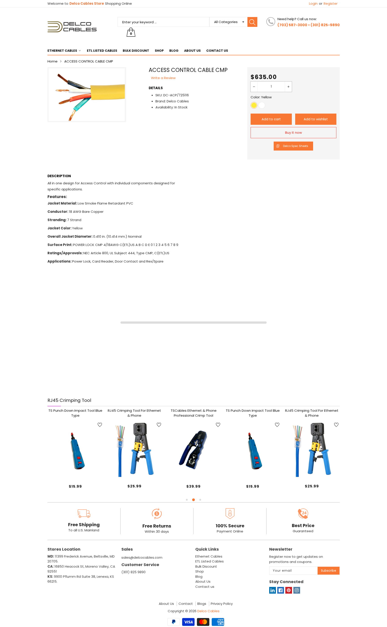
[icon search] (252, 22)
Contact (185, 603)
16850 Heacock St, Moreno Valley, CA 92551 (81, 569)
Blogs (201, 603)
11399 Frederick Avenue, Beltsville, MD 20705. (81, 559)
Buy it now (293, 132)
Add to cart (271, 119)
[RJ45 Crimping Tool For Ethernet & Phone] (134, 449)
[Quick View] (134, 464)
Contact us (217, 50)
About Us (192, 50)
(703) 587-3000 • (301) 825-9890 (308, 25)
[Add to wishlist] (100, 424)
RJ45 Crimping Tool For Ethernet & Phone (134, 413)
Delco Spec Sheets (295, 146)
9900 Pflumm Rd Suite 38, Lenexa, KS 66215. (80, 579)
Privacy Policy (222, 603)
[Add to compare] (80, 463)
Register (328, 3)
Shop (159, 50)
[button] (187, 500)
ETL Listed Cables (102, 50)
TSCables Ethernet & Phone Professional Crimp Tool (194, 413)
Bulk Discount (136, 50)
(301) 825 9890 (133, 572)
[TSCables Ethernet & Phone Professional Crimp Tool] (193, 449)
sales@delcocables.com (141, 557)
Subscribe (328, 570)
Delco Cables (208, 611)
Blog (173, 50)
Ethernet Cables (62, 50)
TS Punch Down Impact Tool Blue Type (75, 413)
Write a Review (163, 77)
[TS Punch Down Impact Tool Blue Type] (75, 449)
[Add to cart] (123, 467)
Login (313, 3)
